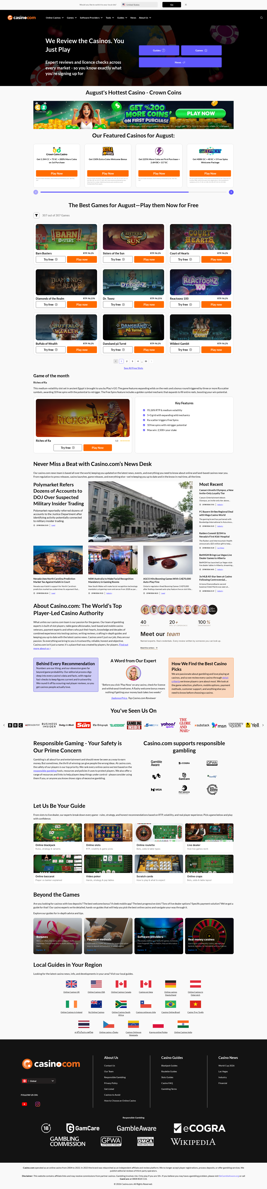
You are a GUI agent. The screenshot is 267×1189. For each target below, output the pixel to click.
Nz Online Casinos (96, 1012)
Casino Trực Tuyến (195, 1012)
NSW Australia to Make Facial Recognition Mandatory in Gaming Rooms (111, 580)
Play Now (57, 173)
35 (146, 361)
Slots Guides (167, 1077)
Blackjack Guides (169, 1065)
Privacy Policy (111, 1083)
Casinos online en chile (146, 1012)
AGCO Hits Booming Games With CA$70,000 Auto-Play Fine (167, 580)
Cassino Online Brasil (170, 1012)
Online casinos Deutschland (170, 993)
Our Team (108, 1071)
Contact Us (109, 1065)
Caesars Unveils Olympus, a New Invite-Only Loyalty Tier (216, 492)
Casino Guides (172, 1058)
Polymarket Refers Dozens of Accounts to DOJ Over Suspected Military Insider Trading (58, 494)
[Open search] (261, 17)
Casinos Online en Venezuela (133, 1033)
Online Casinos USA (96, 992)
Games (199, 50)
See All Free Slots (133, 368)
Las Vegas (220, 548)
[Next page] (151, 361)
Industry (109, 593)
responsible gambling (45, 770)
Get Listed (109, 1089)
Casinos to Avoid (112, 1094)
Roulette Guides (169, 1071)
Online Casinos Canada (121, 992)
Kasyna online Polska (158, 1032)
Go (171, 4)
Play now (82, 259)
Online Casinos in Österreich (195, 993)
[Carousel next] (231, 192)
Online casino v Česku (108, 1032)
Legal (53, 525)
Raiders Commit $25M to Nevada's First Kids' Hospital (214, 535)
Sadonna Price (119, 698)
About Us (111, 1058)
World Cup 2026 (226, 1065)
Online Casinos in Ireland (71, 1012)
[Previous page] (115, 361)
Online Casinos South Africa (121, 1013)
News (178, 62)
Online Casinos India (183, 1032)
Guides (157, 50)
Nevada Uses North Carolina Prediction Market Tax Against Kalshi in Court (54, 580)
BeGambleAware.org (229, 1176)
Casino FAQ (167, 1083)
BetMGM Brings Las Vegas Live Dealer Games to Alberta (215, 556)
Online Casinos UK (71, 992)
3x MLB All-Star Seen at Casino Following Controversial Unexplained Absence (215, 578)
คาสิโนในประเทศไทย (84, 1032)
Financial (222, 1083)
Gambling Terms (169, 1089)
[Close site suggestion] (185, 5)
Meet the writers (147, 648)
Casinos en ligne (146, 992)
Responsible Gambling (115, 1077)
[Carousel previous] (35, 192)
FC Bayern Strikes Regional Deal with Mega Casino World (216, 513)
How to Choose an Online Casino (120, 1100)
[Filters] (36, 215)
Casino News (228, 1058)
